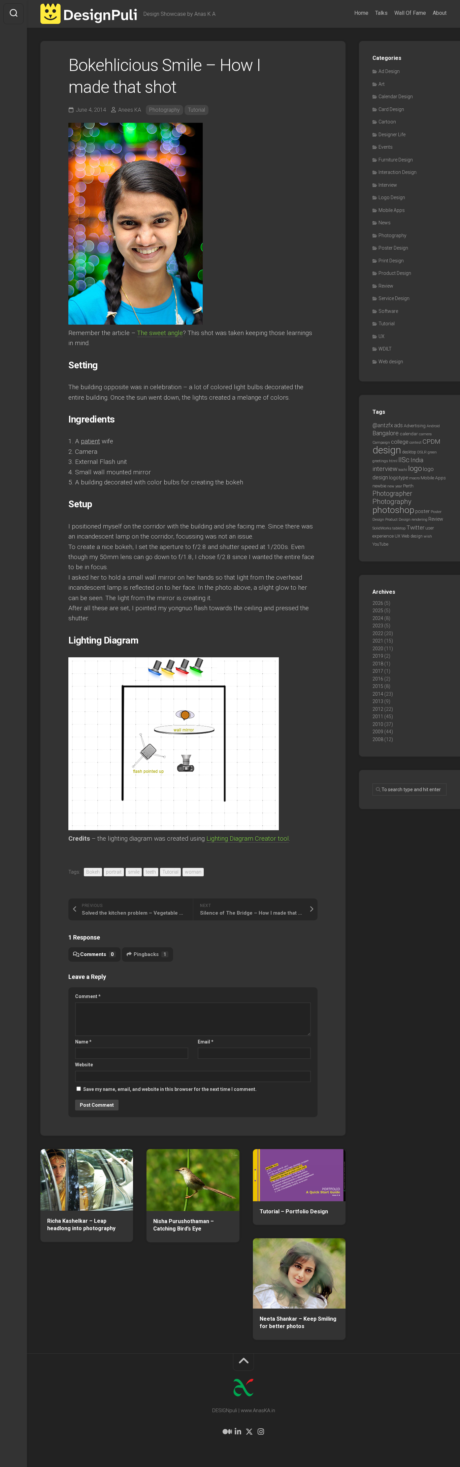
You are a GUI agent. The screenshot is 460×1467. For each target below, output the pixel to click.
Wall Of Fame (410, 13)
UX (382, 336)
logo (415, 468)
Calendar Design (396, 96)
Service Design (394, 298)
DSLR (422, 452)
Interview (388, 185)
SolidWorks (381, 528)
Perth (408, 485)
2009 (377, 731)
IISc (403, 460)
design (386, 450)
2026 (377, 603)
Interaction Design (398, 172)
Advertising (415, 425)
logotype (398, 478)
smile (133, 872)
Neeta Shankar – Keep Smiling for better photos (298, 1323)
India (416, 460)
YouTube (380, 544)
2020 (377, 648)
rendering (419, 519)
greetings (380, 461)
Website (84, 1064)
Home (361, 13)
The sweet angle (160, 333)
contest (415, 442)
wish (428, 536)
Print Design (391, 260)
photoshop (393, 510)
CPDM (431, 441)
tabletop (398, 528)
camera (425, 434)
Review (386, 286)
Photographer (392, 494)
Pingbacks (150, 954)
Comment (88, 996)
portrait (114, 872)
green (432, 452)
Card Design (391, 109)
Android (433, 426)
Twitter (415, 527)
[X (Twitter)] (249, 1431)
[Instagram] (260, 1431)
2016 (377, 679)
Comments (97, 954)
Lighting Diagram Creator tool (247, 838)
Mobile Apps (392, 210)
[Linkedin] (237, 1431)
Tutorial (196, 110)
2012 (377, 709)
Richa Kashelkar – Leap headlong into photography (81, 1225)
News (385, 222)
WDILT (385, 349)
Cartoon (387, 121)
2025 (377, 610)
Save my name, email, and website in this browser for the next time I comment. (170, 1089)
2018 (377, 663)
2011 (377, 716)
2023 (377, 625)
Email (205, 1041)
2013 (377, 701)
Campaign (381, 442)
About (440, 13)
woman (193, 872)
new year (394, 486)
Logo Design (392, 197)
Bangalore (385, 433)
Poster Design (393, 248)
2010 (377, 724)
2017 (377, 671)
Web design (391, 361)
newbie (379, 485)
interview (384, 469)
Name (83, 1041)
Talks (381, 13)
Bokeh (93, 872)
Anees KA (129, 110)
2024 (377, 618)
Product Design (395, 273)
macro (414, 478)
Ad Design (389, 71)
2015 (377, 686)
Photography (164, 110)
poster (422, 511)
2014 (377, 694)
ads (398, 425)
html (393, 461)
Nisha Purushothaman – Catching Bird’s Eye (183, 1225)
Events (386, 147)
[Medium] (226, 1431)
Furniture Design (396, 159)
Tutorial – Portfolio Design (294, 1211)
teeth (151, 872)
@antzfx (382, 425)
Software (388, 311)
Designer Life (392, 134)
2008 (377, 739)
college (399, 442)
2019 (377, 656)
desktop (409, 452)
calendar (409, 433)
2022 (377, 633)
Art (382, 84)
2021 (377, 641)
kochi (402, 470)
